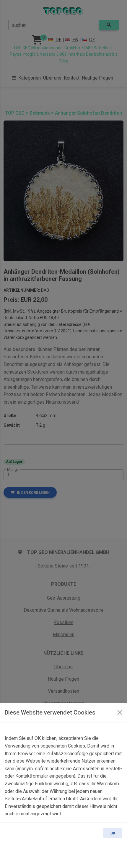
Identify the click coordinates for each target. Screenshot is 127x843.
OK (112, 833)
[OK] (120, 712)
